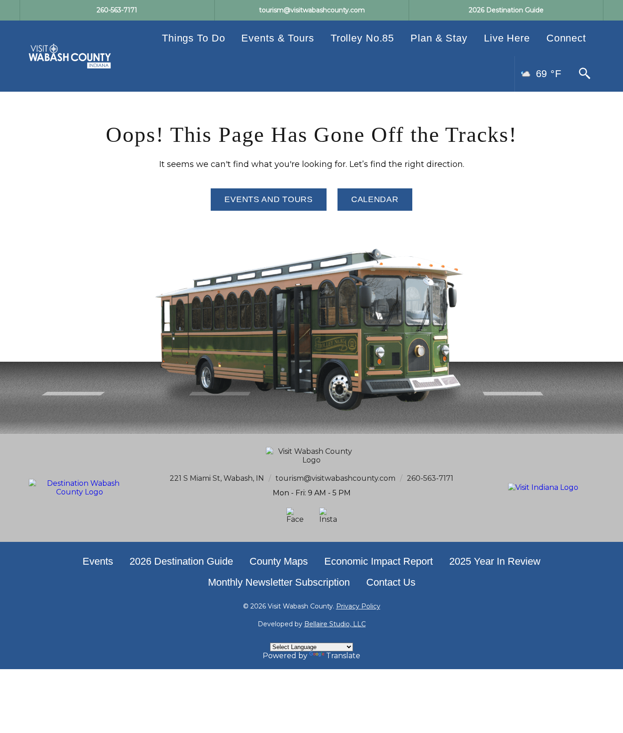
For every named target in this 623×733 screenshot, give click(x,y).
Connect (566, 38)
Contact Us (390, 582)
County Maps (278, 561)
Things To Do (193, 38)
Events (98, 561)
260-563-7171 (430, 478)
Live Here (507, 38)
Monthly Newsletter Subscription (279, 582)
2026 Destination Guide (181, 561)
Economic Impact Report (378, 561)
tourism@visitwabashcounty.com (335, 478)
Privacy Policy (358, 606)
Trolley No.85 (362, 38)
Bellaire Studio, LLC (335, 624)
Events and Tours (268, 199)
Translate (343, 655)
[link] (70, 56)
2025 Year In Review (494, 561)
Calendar (375, 199)
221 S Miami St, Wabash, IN (217, 478)
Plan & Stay (438, 38)
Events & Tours (277, 38)
